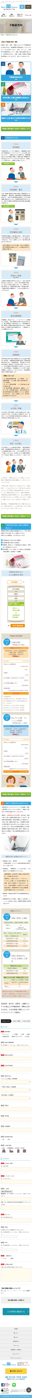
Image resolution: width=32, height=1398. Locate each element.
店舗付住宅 (6, 1036)
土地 (22, 1034)
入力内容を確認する (16, 1311)
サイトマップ (16, 1354)
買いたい (16, 1333)
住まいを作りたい (20, 15)
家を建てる (16, 1341)
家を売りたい (12, 15)
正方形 (22, 1148)
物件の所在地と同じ (7, 1191)
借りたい (16, 1337)
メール (4, 1258)
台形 (3, 1148)
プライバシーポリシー (16, 1358)
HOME (16, 1329)
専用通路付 (10, 1148)
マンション (6, 1034)
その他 (27, 1036)
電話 (12, 1258)
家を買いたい (4, 15)
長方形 (17, 1148)
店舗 (28, 1034)
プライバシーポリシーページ (14, 1290)
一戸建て (15, 1034)
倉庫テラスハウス (17, 1036)
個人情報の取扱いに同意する (16, 1300)
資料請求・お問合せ (16, 1349)
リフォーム (28, 15)
